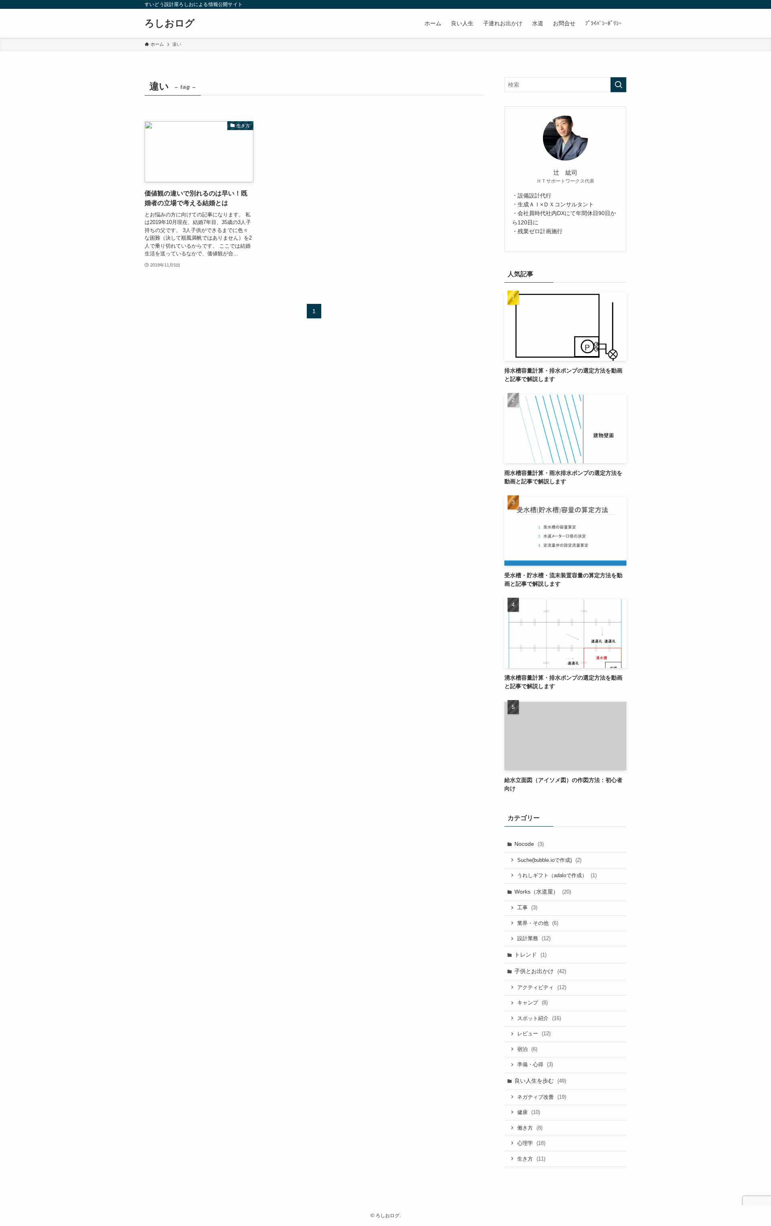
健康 (528, 1112)
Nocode (529, 844)
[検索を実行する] (618, 84)
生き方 (531, 1159)
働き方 (530, 1128)
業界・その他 (537, 923)
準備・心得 (535, 1064)
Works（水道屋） (542, 891)
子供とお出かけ (540, 971)
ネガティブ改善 (541, 1097)
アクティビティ (541, 987)
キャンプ (532, 1003)
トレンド (530, 954)
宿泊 (527, 1049)
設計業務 (534, 938)
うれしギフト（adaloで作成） (557, 875)
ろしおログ (170, 23)
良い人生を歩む (540, 1080)
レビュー (534, 1033)
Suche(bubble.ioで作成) (549, 860)
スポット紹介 (539, 1018)
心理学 (531, 1143)
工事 (527, 907)
